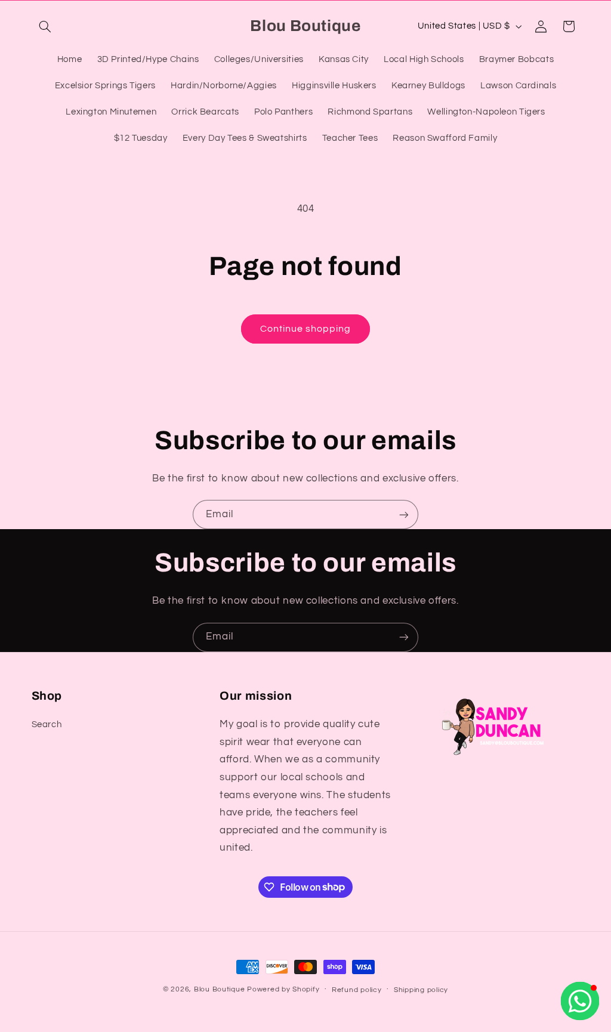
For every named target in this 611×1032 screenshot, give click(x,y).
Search (47, 724)
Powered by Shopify (283, 989)
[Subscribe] (404, 514)
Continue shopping (305, 328)
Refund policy (357, 990)
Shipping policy (421, 990)
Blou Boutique (219, 989)
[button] (45, 26)
